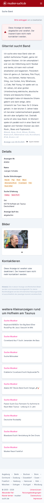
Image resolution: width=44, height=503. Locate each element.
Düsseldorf (27, 478)
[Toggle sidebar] (35, 3)
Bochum (26, 474)
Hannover (28, 481)
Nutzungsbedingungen (31, 493)
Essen (37, 478)
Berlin (16, 474)
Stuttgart (27, 484)
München (5, 484)
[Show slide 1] (22, 252)
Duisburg (16, 478)
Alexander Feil (7, 493)
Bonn (36, 474)
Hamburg (16, 481)
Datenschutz (36, 496)
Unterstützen (35, 490)
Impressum (37, 498)
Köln (37, 481)
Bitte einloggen (20, 20)
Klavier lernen (7, 496)
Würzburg (38, 484)
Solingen (16, 484)
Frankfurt (5, 481)
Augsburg (6, 474)
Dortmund (6, 478)
